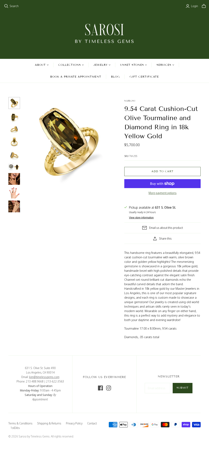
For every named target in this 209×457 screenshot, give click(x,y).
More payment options (163, 193)
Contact (92, 423)
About (40, 65)
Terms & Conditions (20, 423)
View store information (141, 217)
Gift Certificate (144, 76)
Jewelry (100, 65)
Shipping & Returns (49, 423)
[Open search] (6, 6)
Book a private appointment (75, 76)
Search (14, 6)
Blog (115, 76)
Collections (69, 65)
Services (164, 65)
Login (194, 6)
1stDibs (15, 428)
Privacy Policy (74, 423)
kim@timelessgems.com (44, 377)
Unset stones (132, 65)
